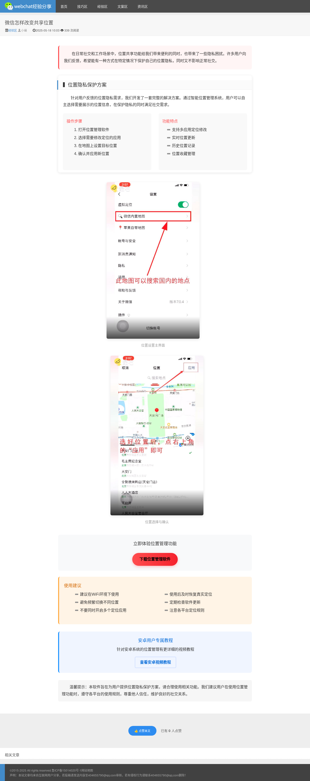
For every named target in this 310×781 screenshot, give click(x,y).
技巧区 (82, 6)
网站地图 (87, 770)
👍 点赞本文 (142, 731)
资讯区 (143, 6)
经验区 (102, 6)
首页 (64, 6)
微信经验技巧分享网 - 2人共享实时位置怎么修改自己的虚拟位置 (28, 6)
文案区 (122, 6)
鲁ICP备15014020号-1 (66, 770)
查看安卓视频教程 (155, 662)
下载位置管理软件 (155, 559)
